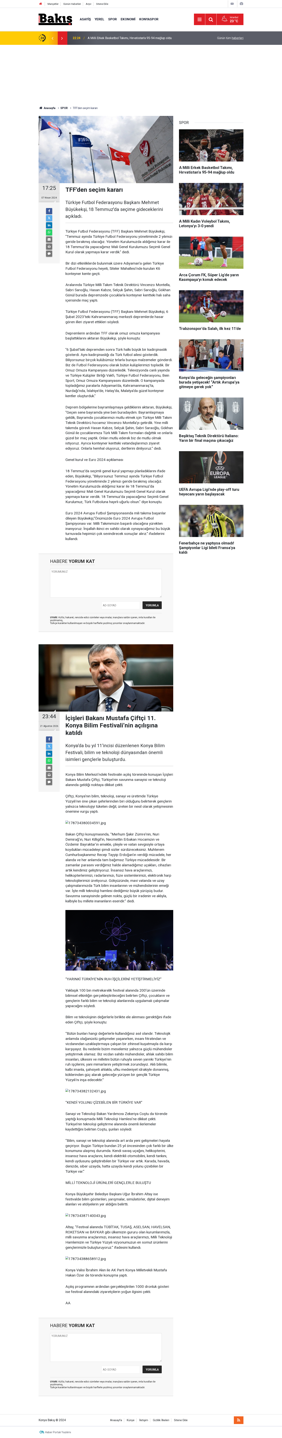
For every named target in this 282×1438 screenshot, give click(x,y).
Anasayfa (116, 1420)
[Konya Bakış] (55, 19)
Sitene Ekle (102, 3)
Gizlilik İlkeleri (161, 1420)
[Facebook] (49, 211)
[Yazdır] (49, 246)
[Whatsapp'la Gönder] (49, 232)
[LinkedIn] (49, 225)
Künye (130, 1420)
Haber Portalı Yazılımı (58, 1432)
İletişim (143, 1420)
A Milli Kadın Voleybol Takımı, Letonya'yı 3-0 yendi (121, 38)
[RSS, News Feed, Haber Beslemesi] (238, 1420)
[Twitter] (49, 218)
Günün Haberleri (72, 3)
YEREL (99, 19)
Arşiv (88, 3)
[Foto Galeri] (241, 4)
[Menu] (199, 19)
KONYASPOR (148, 19)
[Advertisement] (141, 73)
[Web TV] (232, 4)
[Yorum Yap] (49, 254)
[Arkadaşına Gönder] (49, 239)
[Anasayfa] (41, 3)
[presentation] (52, 38)
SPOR (112, 19)
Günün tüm (230, 38)
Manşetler (53, 3)
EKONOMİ (128, 19)
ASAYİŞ (85, 19)
